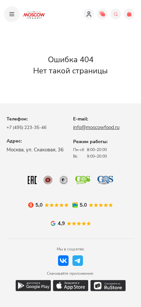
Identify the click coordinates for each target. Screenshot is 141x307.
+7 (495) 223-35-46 (27, 128)
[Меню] (12, 14)
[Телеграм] (77, 260)
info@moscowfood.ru (96, 127)
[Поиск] (115, 14)
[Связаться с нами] (102, 14)
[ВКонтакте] (63, 260)
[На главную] (34, 14)
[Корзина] (129, 14)
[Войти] (88, 14)
